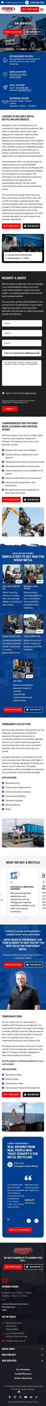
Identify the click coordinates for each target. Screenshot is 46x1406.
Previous (20, 919)
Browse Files (38, 353)
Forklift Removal (23, 1374)
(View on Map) (12, 1329)
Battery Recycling (23, 1378)
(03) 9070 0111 (24, 90)
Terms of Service (19, 402)
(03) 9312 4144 (20, 1336)
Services (20, 49)
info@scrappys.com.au (14, 2)
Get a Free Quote (30, 9)
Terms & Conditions (16, 1402)
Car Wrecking (23, 1369)
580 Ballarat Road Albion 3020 (18, 75)
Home (9, 49)
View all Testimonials (20, 1230)
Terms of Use (30, 393)
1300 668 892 (35, 32)
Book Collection (13, 32)
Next (26, 919)
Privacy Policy (6, 402)
